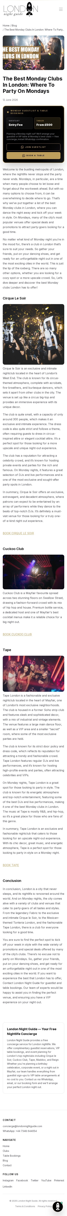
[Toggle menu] (60, 9)
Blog (14, 25)
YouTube (46, 1180)
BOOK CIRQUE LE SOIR (18, 533)
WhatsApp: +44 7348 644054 (20, 1131)
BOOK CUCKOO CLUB (17, 634)
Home (6, 25)
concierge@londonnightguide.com (22, 1126)
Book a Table (35, 155)
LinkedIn (7, 1186)
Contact (7, 1165)
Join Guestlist (35, 147)
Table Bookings (12, 1155)
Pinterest (59, 1180)
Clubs (6, 1150)
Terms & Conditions (25, 1206)
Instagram (8, 1180)
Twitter (34, 1180)
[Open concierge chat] (58, 1207)
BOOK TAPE (11, 865)
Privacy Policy (45, 1206)
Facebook (22, 1180)
